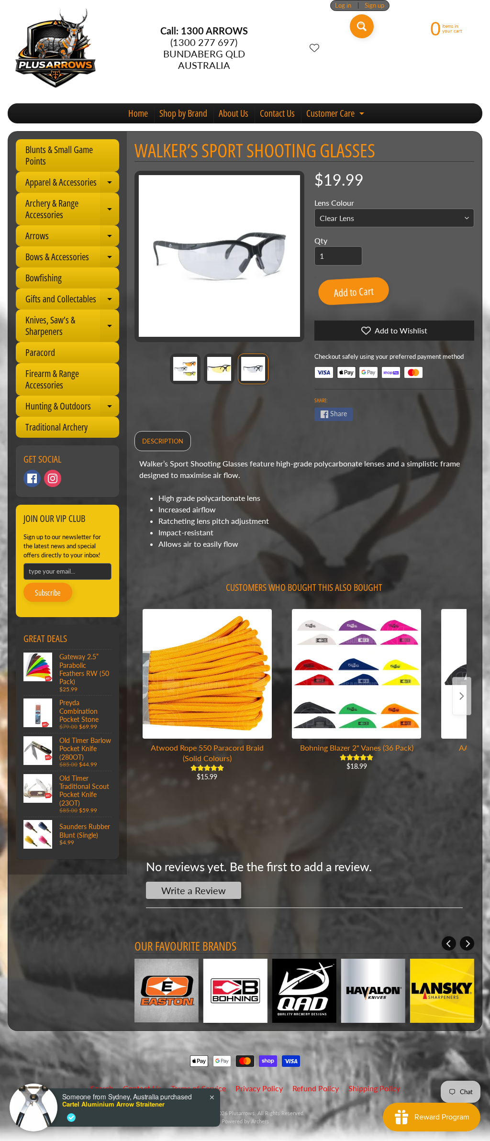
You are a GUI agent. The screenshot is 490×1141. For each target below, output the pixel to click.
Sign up (374, 5)
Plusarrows (242, 1113)
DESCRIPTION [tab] (162, 441)
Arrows (72, 237)
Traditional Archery (56, 427)
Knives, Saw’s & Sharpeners (72, 326)
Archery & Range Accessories (72, 209)
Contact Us (277, 113)
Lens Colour (334, 202)
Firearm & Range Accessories (52, 379)
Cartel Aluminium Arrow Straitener (113, 1104)
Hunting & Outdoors (72, 408)
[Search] (362, 26)
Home (138, 113)
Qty (320, 240)
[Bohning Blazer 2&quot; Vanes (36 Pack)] (356, 673)
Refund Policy (315, 1088)
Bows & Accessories (72, 258)
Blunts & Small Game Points (59, 155)
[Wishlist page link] (314, 48)
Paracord (40, 352)
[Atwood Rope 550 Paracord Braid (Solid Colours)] (207, 673)
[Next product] (461, 696)
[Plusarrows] (55, 48)
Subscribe (48, 592)
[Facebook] (32, 478)
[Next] (467, 943)
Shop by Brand (183, 113)
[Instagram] (52, 478)
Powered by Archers (245, 1121)
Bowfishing (43, 277)
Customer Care (336, 115)
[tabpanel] (304, 507)
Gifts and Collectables (72, 301)
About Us (233, 113)
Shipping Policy (374, 1088)
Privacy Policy (259, 1088)
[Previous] (449, 943)
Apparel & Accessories (72, 184)
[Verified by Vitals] (71, 1117)
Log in (343, 5)
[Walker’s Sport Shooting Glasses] (185, 369)
